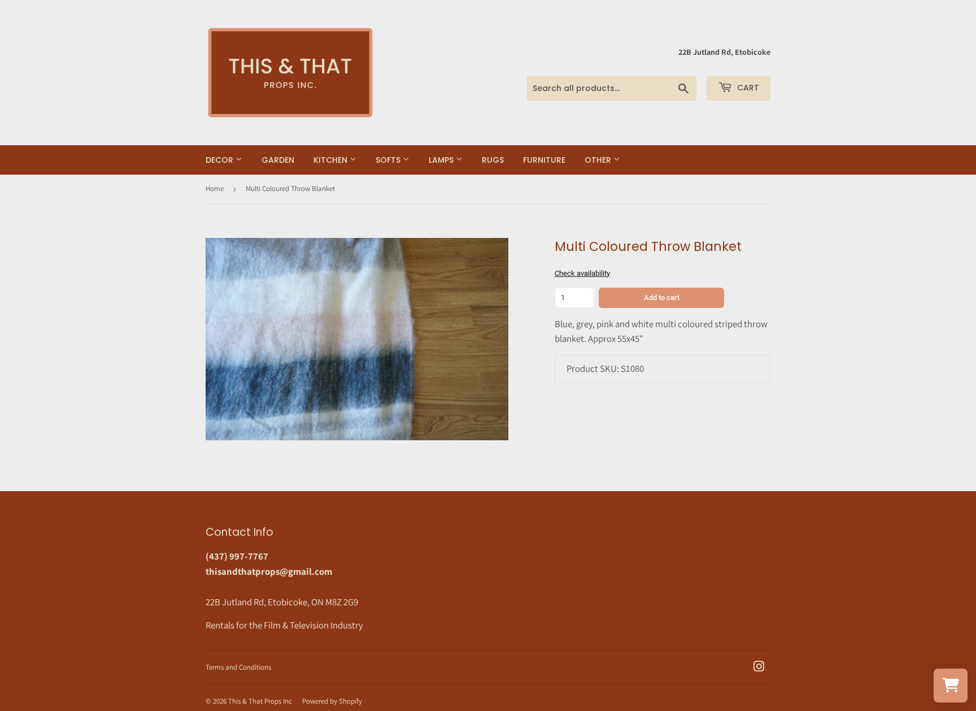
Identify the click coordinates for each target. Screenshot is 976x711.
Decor (221, 160)
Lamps (442, 160)
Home (215, 188)
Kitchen (331, 160)
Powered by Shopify (332, 701)
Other (599, 160)
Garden (278, 160)
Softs (389, 160)
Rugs (493, 160)
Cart (747, 87)
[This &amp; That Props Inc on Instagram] (759, 667)
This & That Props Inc (260, 701)
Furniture (544, 160)
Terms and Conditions (238, 667)
